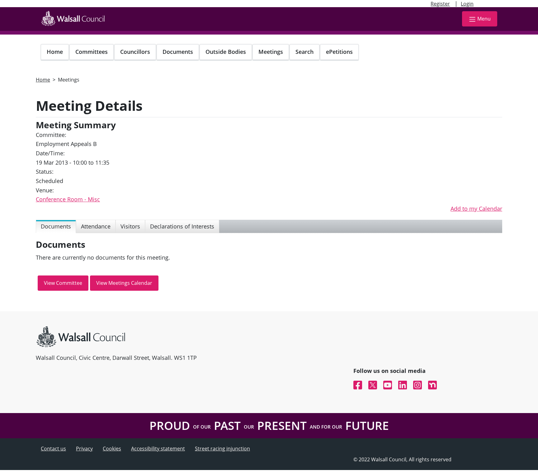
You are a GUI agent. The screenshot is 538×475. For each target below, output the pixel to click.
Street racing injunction (222, 448)
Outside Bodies (225, 51)
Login (467, 3)
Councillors (135, 51)
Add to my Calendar (476, 208)
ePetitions (339, 51)
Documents (178, 51)
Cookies (112, 448)
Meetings (270, 51)
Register (440, 3)
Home (55, 51)
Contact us (53, 448)
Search (304, 51)
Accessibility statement (158, 448)
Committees (91, 51)
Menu (484, 18)
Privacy (84, 448)
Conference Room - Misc (68, 199)
